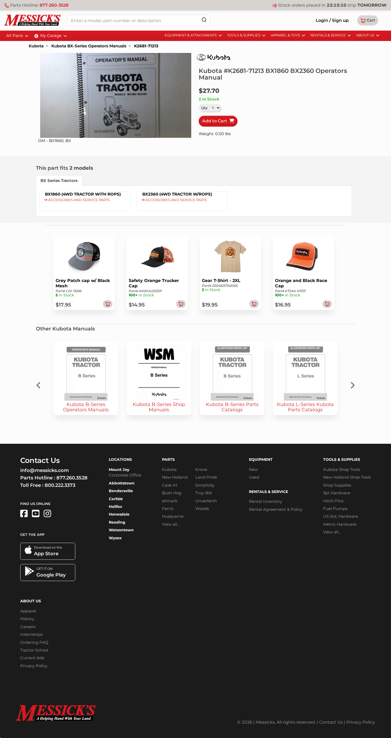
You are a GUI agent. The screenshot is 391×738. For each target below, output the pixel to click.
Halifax (115, 506)
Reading (117, 522)
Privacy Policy (33, 665)
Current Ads (32, 657)
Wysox (115, 538)
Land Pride (206, 477)
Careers (27, 626)
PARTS (168, 459)
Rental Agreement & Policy (275, 509)
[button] (367, 20)
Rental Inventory (265, 501)
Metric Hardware (339, 524)
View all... (171, 524)
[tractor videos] (35, 513)
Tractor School (34, 650)
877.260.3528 (72, 478)
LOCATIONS (120, 459)
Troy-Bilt (203, 492)
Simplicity (204, 485)
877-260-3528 (54, 5)
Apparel (28, 610)
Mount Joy (119, 469)
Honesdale (119, 514)
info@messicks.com (44, 470)
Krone (201, 469)
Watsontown (121, 530)
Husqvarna (173, 516)
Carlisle (116, 498)
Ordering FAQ (34, 642)
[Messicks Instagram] (47, 513)
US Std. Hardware (340, 516)
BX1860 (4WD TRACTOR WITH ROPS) (83, 194)
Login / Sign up (332, 20)
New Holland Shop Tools (347, 477)
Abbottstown (122, 483)
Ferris (167, 508)
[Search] (204, 19)
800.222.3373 (60, 485)
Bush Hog (171, 492)
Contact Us (331, 722)
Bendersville (121, 490)
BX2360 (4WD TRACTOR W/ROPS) (177, 194)
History (27, 618)
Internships (31, 634)
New (253, 469)
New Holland (175, 477)
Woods (202, 508)
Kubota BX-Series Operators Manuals (88, 45)
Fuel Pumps (335, 508)
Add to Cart (215, 120)
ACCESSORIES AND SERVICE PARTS (78, 200)
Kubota (36, 45)
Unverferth (206, 500)
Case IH (169, 485)
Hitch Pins (333, 500)
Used (254, 477)
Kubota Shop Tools (341, 469)
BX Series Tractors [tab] (59, 180)
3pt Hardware (336, 492)
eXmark (169, 500)
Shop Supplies (337, 485)
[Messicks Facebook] (24, 513)
